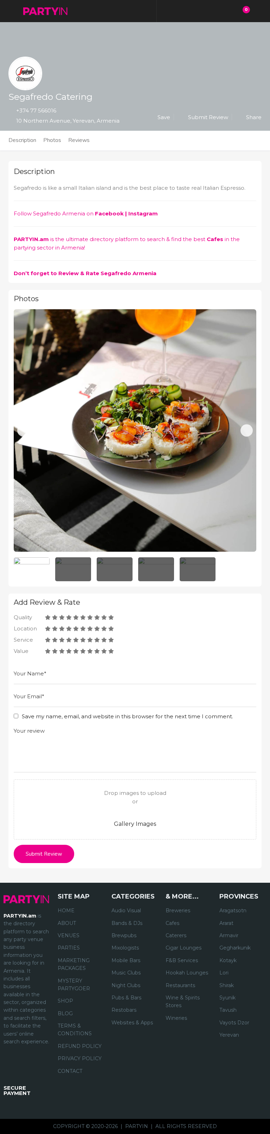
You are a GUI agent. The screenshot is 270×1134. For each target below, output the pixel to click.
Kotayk (228, 960)
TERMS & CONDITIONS (75, 1030)
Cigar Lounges (183, 948)
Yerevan (229, 1035)
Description (22, 140)
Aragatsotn (232, 910)
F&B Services (182, 960)
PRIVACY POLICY (80, 1058)
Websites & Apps (132, 1022)
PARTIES (69, 948)
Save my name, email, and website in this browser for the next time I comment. (127, 716)
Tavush (228, 1010)
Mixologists (125, 948)
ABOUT (67, 923)
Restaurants (180, 985)
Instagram (143, 213)
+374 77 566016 (36, 110)
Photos (52, 140)
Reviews (79, 140)
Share (253, 117)
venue (35, 939)
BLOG (65, 1013)
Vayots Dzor (234, 1022)
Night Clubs (125, 985)
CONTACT (70, 1071)
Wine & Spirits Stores (183, 1001)
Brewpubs (123, 935)
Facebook (109, 213)
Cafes (215, 239)
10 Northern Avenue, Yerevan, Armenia (68, 120)
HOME (66, 910)
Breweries (178, 910)
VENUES (68, 935)
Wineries (176, 1018)
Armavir (228, 935)
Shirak (226, 985)
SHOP (65, 1001)
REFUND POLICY (80, 1046)
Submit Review (207, 117)
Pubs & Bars (126, 997)
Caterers (176, 935)
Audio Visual (126, 910)
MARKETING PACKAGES (74, 964)
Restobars (123, 1010)
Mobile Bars (125, 960)
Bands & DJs (126, 923)
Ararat (226, 923)
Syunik (227, 997)
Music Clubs (126, 973)
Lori (224, 973)
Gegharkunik (235, 948)
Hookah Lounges (187, 973)
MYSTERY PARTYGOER (74, 985)
